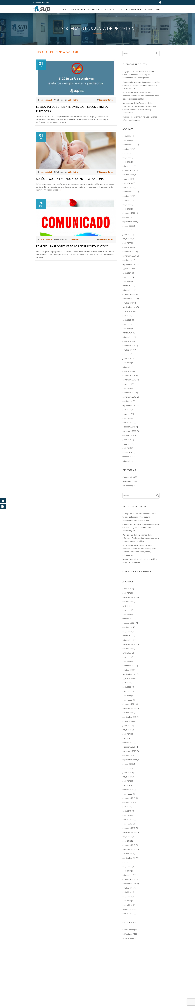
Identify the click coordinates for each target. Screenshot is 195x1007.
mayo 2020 (127, 324)
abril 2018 (126, 388)
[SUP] (42, 9)
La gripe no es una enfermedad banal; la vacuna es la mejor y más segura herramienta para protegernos (139, 74)
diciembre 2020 (128, 294)
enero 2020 (127, 341)
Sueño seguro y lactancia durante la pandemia (70, 179)
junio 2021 (126, 273)
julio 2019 (126, 354)
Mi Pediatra (134, 9)
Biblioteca (147, 9)
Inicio (64, 9)
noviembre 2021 (129, 256)
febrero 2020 (127, 337)
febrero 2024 (127, 187)
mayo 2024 (127, 179)
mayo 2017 (127, 414)
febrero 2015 (127, 461)
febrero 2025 (127, 166)
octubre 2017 (128, 401)
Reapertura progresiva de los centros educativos (72, 246)
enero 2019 (127, 371)
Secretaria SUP (46, 100)
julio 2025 (126, 153)
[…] (67, 122)
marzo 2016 (127, 452)
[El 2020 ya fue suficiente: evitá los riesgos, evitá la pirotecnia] (76, 78)
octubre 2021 (128, 260)
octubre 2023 (128, 196)
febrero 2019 (127, 367)
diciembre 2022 (128, 213)
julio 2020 (126, 315)
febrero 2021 (127, 290)
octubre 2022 (128, 217)
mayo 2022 (127, 239)
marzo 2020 (127, 333)
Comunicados (73, 239)
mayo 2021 (127, 277)
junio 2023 (126, 200)
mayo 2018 (127, 384)
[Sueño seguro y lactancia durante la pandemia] (76, 150)
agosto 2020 (127, 311)
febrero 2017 (127, 422)
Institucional (77, 9)
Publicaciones (107, 9)
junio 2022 (126, 234)
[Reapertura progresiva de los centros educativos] (76, 217)
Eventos (121, 9)
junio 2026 (126, 136)
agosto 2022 (127, 226)
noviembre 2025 (129, 145)
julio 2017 (126, 409)
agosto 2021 (127, 268)
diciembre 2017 (128, 392)
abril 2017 (126, 418)
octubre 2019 (128, 350)
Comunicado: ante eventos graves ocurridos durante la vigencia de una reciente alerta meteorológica (141, 85)
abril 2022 (126, 243)
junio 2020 (126, 320)
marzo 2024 (127, 183)
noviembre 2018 (129, 380)
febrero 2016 (127, 456)
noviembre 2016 (129, 431)
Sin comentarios (106, 100)
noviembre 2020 (129, 298)
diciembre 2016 (128, 427)
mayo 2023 (127, 204)
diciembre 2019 (128, 345)
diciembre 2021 (128, 251)
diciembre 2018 (128, 375)
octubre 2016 (128, 435)
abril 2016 (126, 448)
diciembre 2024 (128, 170)
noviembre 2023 (129, 192)
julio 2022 (126, 230)
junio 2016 (126, 439)
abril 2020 (126, 328)
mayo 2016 (127, 444)
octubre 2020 (128, 303)
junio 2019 (126, 358)
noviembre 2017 (129, 397)
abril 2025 (126, 162)
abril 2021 (126, 281)
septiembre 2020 (129, 307)
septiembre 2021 (129, 264)
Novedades (92, 9)
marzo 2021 (127, 286)
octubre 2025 (128, 149)
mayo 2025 (127, 157)
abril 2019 (126, 362)
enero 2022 (127, 247)
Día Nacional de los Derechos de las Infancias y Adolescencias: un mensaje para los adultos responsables (140, 95)
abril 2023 (126, 209)
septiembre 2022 (129, 221)
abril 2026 (126, 140)
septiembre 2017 (129, 405)
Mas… (158, 9)
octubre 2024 (128, 174)
